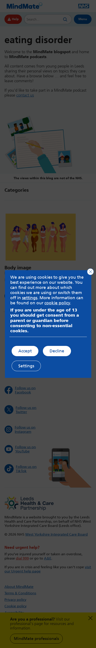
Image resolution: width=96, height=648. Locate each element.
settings (29, 297)
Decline (57, 350)
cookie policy (57, 302)
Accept (25, 350)
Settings (26, 365)
